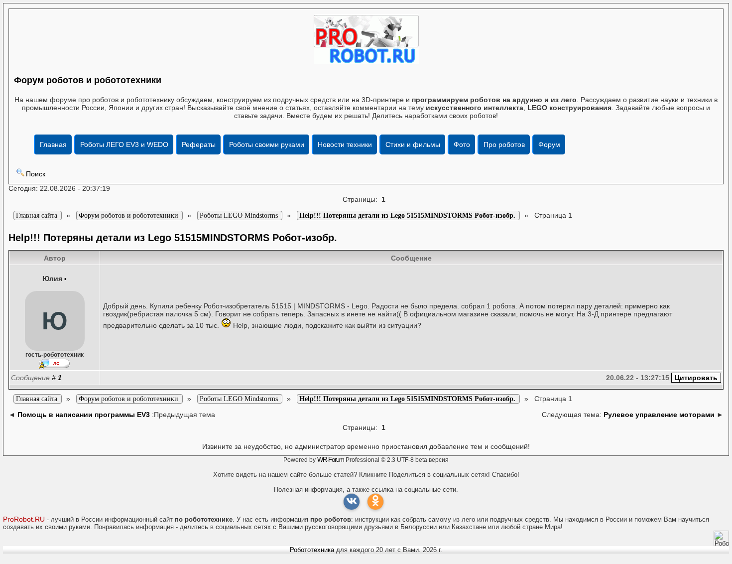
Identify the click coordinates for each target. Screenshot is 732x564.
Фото (462, 144)
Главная (53, 144)
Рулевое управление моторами (659, 415)
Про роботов (504, 144)
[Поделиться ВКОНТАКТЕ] (351, 501)
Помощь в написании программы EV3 (83, 415)
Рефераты (199, 144)
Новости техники (345, 144)
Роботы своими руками (266, 144)
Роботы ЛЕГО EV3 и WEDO (124, 144)
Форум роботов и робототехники (87, 80)
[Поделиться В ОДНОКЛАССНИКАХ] (375, 501)
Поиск (35, 174)
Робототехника (312, 550)
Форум (549, 144)
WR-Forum (330, 459)
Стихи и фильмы (412, 144)
